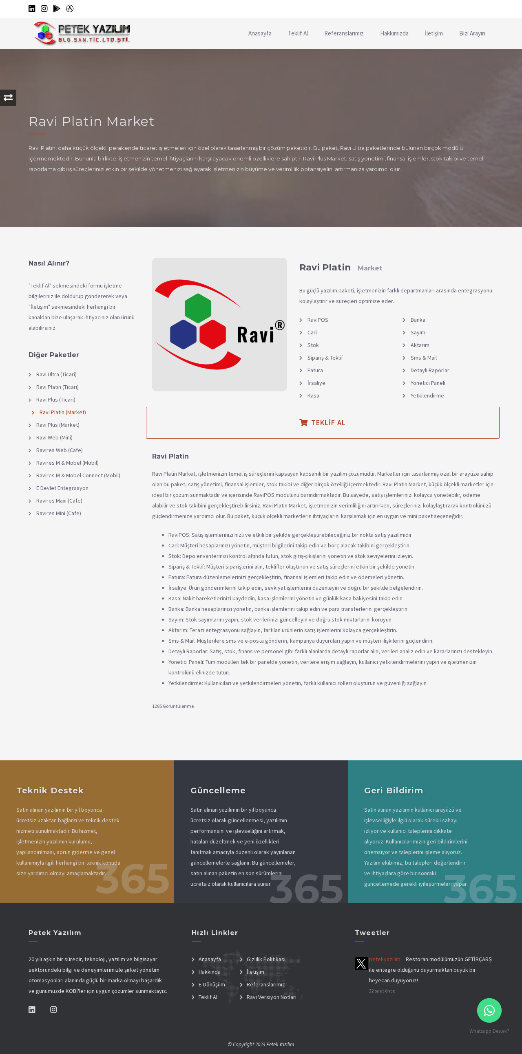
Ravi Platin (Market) (62, 412)
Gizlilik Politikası (266, 959)
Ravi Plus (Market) (57, 424)
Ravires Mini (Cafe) (58, 513)
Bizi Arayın (472, 33)
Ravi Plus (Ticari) (55, 399)
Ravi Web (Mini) (54, 437)
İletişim (434, 33)
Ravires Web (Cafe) (59, 450)
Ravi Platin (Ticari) (57, 387)
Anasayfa (260, 33)
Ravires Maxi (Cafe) (58, 500)
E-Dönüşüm (212, 984)
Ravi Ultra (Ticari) (56, 374)
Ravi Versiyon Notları (271, 997)
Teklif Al (298, 33)
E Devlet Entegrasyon (61, 488)
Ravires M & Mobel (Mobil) (67, 462)
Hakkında (210, 971)
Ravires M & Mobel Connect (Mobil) (77, 475)
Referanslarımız (344, 33)
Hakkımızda (394, 33)
